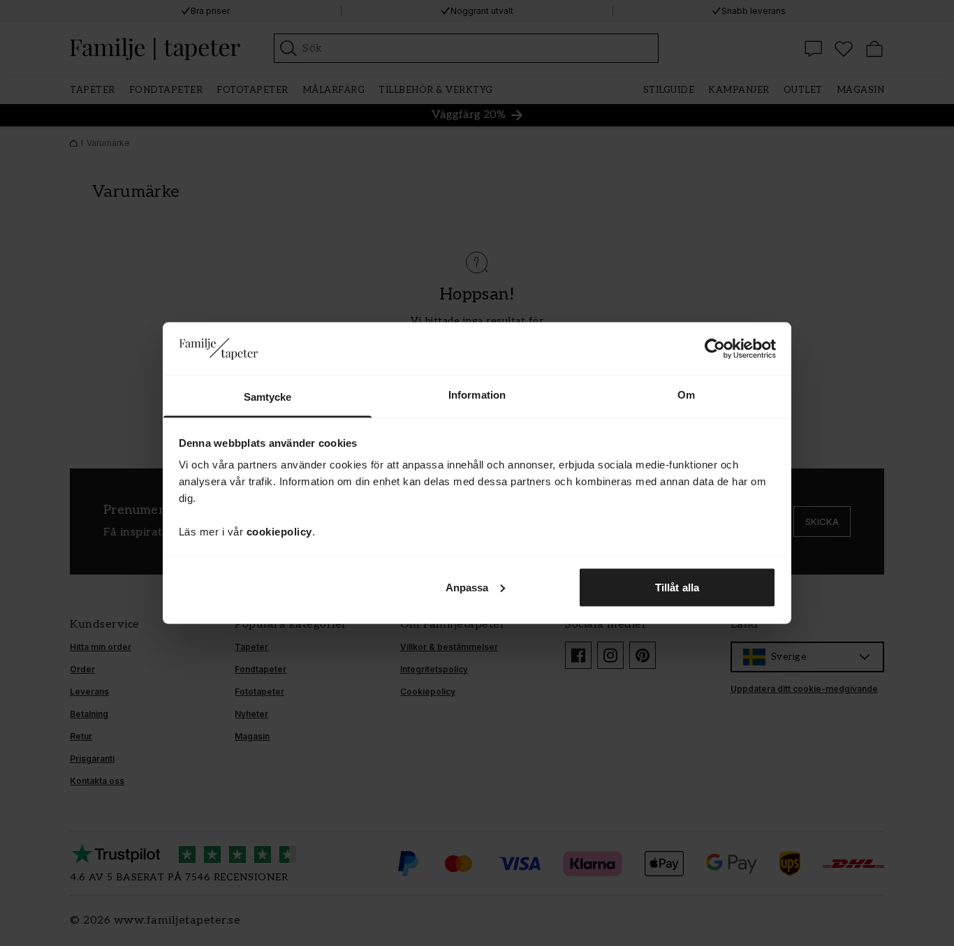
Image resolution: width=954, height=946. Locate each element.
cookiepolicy (279, 532)
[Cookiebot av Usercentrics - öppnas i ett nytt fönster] (715, 348)
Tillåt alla (677, 587)
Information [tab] (477, 395)
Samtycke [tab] (268, 397)
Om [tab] (686, 395)
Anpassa (467, 587)
